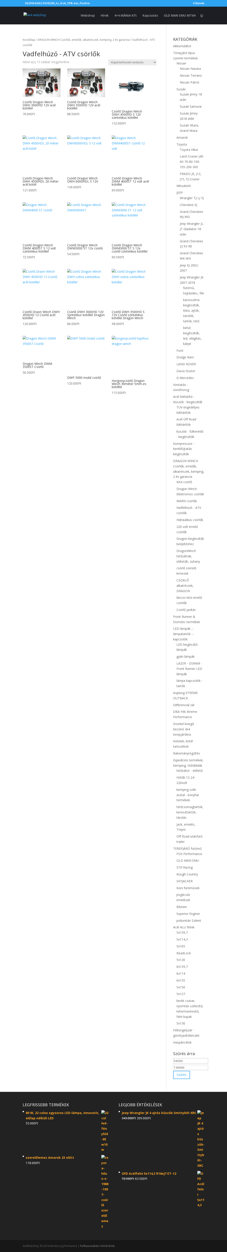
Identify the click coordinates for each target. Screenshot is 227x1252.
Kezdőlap (29, 40)
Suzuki (181, 89)
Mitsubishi (183, 186)
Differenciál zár (184, 705)
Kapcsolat (150, 15)
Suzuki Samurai (191, 106)
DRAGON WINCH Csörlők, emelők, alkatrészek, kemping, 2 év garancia (84, 40)
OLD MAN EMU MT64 (180, 15)
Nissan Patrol (189, 82)
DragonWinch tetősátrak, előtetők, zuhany (188, 556)
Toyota (181, 144)
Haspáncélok (182, 1042)
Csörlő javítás (186, 610)
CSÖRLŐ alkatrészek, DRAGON (185, 585)
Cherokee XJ (188, 205)
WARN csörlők (186, 501)
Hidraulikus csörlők (189, 520)
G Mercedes (185, 378)
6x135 (180, 980)
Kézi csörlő (184, 482)
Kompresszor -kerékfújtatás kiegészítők (183, 448)
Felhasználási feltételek (97, 1246)
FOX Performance (189, 854)
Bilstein (181, 907)
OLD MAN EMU (187, 860)
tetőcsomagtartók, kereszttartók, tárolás (189, 812)
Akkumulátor (182, 46)
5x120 (180, 960)
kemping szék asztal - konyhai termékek (187, 794)
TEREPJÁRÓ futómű (187, 848)
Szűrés (181, 1075)
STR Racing (184, 867)
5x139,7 (182, 932)
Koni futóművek (188, 888)
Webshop (88, 15)
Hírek (105, 15)
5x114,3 (182, 939)
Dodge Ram (185, 357)
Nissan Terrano (191, 75)
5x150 (180, 987)
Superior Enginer (188, 914)
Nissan (181, 63)
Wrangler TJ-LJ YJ (192, 198)
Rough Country (187, 874)
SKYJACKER (184, 881)
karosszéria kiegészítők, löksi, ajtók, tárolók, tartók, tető (191, 310)
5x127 (180, 994)
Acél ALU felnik (183, 927)
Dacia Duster (185, 371)
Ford (179, 350)
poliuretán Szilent (188, 920)
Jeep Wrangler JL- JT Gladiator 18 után (192, 229)
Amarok (182, 137)
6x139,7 (182, 966)
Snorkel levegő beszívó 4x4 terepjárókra (183, 729)
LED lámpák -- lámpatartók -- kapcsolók (183, 633)
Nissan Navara (190, 68)
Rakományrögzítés (186, 753)
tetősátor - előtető (189, 770)
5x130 (180, 1023)
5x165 (180, 946)
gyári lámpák (185, 656)
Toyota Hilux (189, 150)
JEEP (179, 193)
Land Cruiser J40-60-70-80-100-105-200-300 (192, 161)
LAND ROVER (186, 364)
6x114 (180, 973)
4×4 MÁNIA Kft (125, 15)
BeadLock (183, 953)
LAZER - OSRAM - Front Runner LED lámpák (189, 668)
